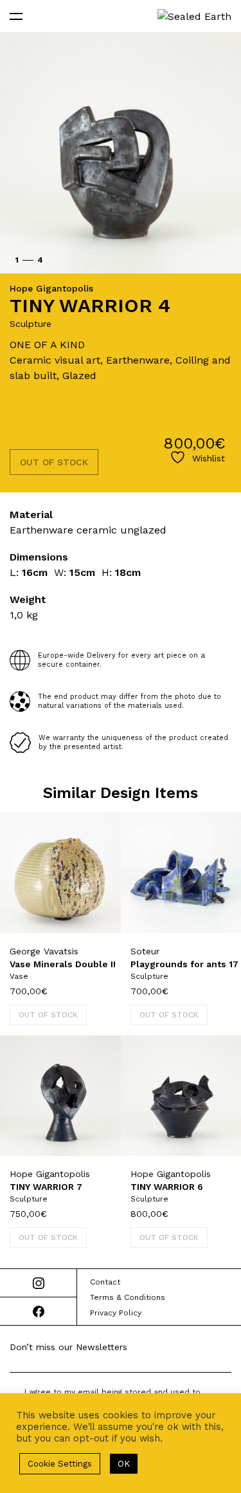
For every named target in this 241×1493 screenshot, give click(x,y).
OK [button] (124, 1464)
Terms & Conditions (127, 1297)
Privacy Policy (115, 1312)
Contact (105, 1281)
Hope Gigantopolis (51, 288)
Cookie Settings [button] (60, 1464)
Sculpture (30, 324)
